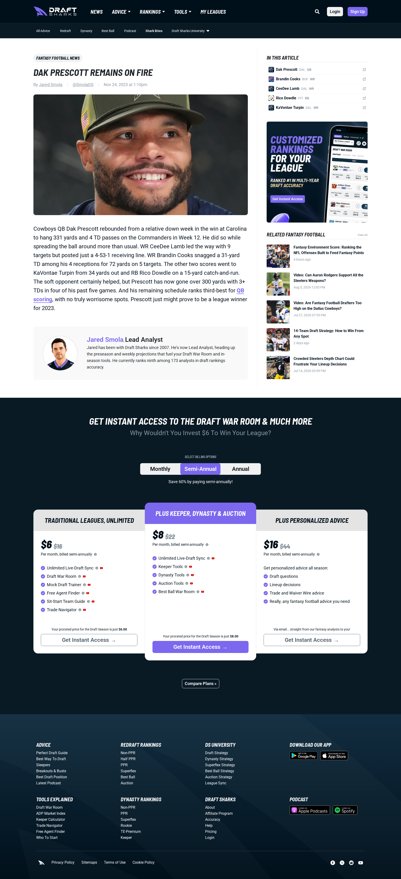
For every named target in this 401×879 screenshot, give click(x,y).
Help (209, 825)
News (97, 11)
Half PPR (128, 759)
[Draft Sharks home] (55, 11)
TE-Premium (131, 831)
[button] (101, 568)
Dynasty (86, 31)
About (210, 807)
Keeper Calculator (50, 819)
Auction (127, 783)
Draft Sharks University (188, 31)
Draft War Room (49, 807)
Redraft (65, 31)
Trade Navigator (49, 825)
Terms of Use (115, 862)
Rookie (126, 825)
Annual (240, 469)
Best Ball (108, 31)
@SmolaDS (83, 84)
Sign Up (357, 11)
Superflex (128, 771)
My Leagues (213, 11)
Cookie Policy (144, 862)
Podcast (130, 31)
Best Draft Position (51, 777)
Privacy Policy (63, 862)
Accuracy (212, 819)
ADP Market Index (50, 813)
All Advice (43, 31)
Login (335, 11)
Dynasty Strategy (219, 759)
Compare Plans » (201, 683)
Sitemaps (89, 862)
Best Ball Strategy (219, 771)
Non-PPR (128, 753)
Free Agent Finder (50, 831)
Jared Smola (50, 84)
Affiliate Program (219, 813)
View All (363, 235)
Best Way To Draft (51, 759)
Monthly (160, 469)
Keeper (126, 837)
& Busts (60, 771)
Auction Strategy (218, 777)
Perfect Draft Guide (52, 753)
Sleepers (43, 765)
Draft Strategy (216, 753)
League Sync (215, 783)
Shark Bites (154, 31)
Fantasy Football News (58, 58)
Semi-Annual (200, 469)
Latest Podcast (48, 783)
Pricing (211, 831)
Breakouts (44, 771)
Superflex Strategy (220, 765)
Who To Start (47, 837)
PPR (124, 765)
